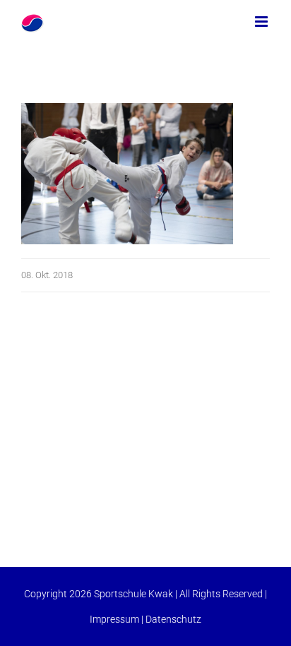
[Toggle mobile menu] (262, 21)
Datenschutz (173, 619)
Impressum (114, 619)
